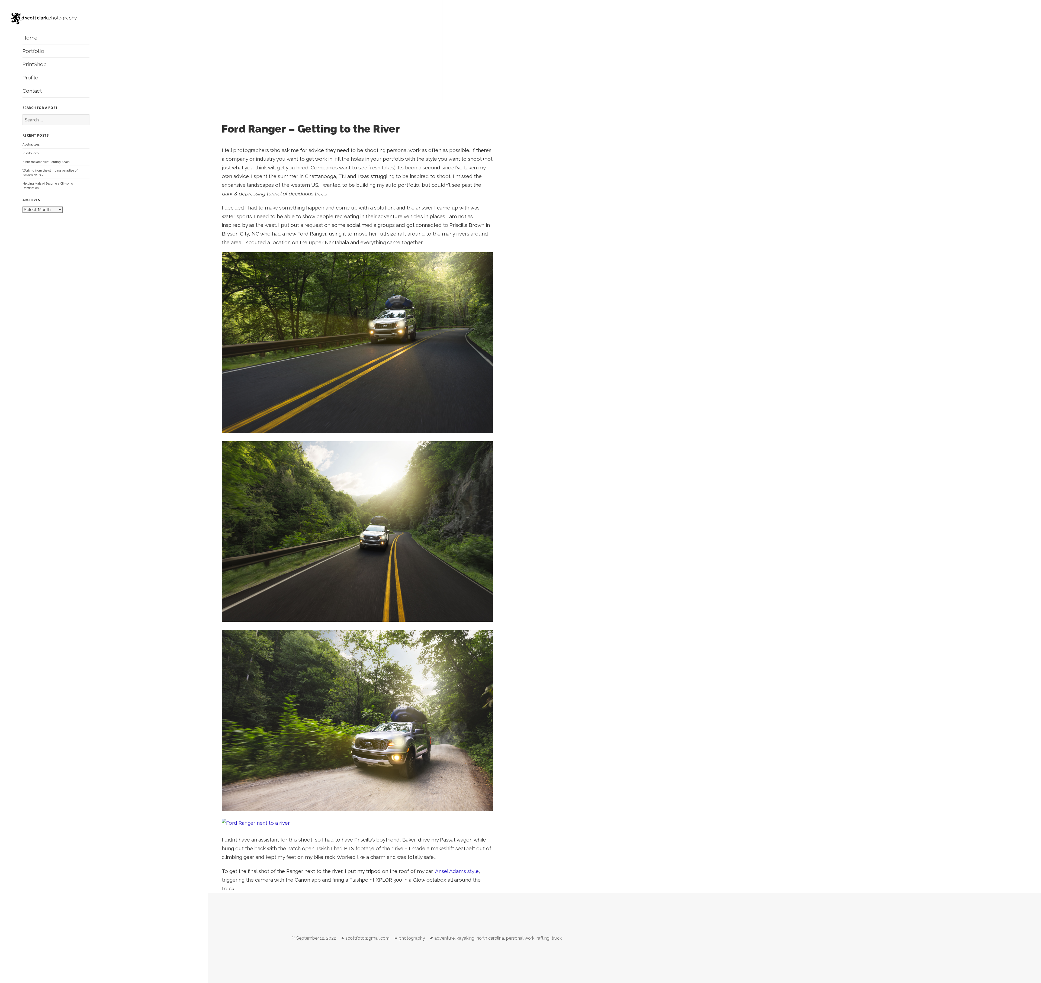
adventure (444, 938)
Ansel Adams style (457, 871)
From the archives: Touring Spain (46, 162)
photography (412, 938)
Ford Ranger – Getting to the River (311, 129)
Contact (32, 91)
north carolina (490, 938)
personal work (520, 938)
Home (30, 38)
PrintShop (35, 64)
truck (557, 938)
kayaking (465, 938)
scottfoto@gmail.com (367, 938)
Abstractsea (31, 144)
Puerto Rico (30, 153)
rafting (543, 938)
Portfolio (33, 51)
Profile (30, 77)
